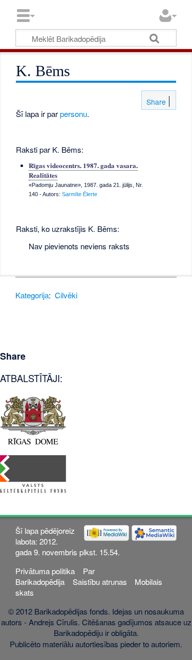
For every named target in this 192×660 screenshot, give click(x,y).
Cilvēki (66, 295)
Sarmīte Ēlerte (79, 194)
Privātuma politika (45, 570)
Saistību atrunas (100, 581)
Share (155, 102)
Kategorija (32, 295)
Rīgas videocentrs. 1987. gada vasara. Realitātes (83, 169)
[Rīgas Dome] (33, 418)
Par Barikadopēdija (54, 576)
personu (73, 113)
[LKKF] (33, 472)
